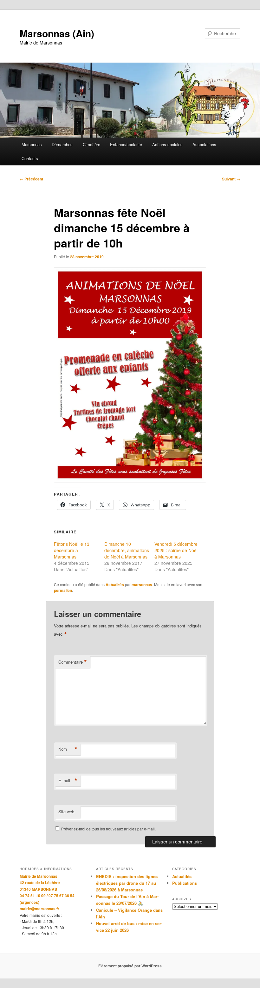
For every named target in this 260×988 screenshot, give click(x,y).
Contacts (30, 158)
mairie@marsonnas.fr (39, 908)
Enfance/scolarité (126, 144)
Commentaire (72, 662)
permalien (63, 590)
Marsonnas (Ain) (57, 33)
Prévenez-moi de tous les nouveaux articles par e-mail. (108, 828)
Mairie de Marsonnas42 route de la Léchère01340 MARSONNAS (40, 882)
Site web (66, 812)
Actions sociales (167, 144)
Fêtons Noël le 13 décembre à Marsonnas (71, 550)
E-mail (67, 780)
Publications (184, 883)
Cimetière (91, 144)
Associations (204, 144)
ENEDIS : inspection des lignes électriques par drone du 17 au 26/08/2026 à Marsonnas (127, 883)
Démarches (62, 144)
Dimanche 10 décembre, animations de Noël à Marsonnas (126, 550)
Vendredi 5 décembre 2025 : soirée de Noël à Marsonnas (176, 550)
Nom (67, 749)
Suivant (231, 179)
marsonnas (142, 584)
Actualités (115, 584)
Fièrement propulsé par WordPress (130, 966)
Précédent (31, 179)
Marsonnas (32, 144)
